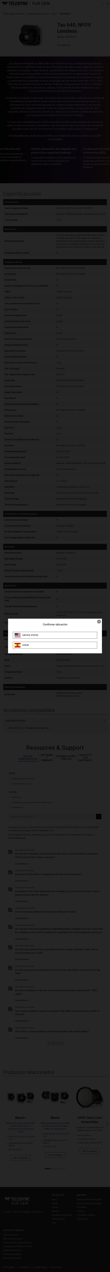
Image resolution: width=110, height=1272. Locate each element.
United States (30, 635)
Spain (25, 645)
